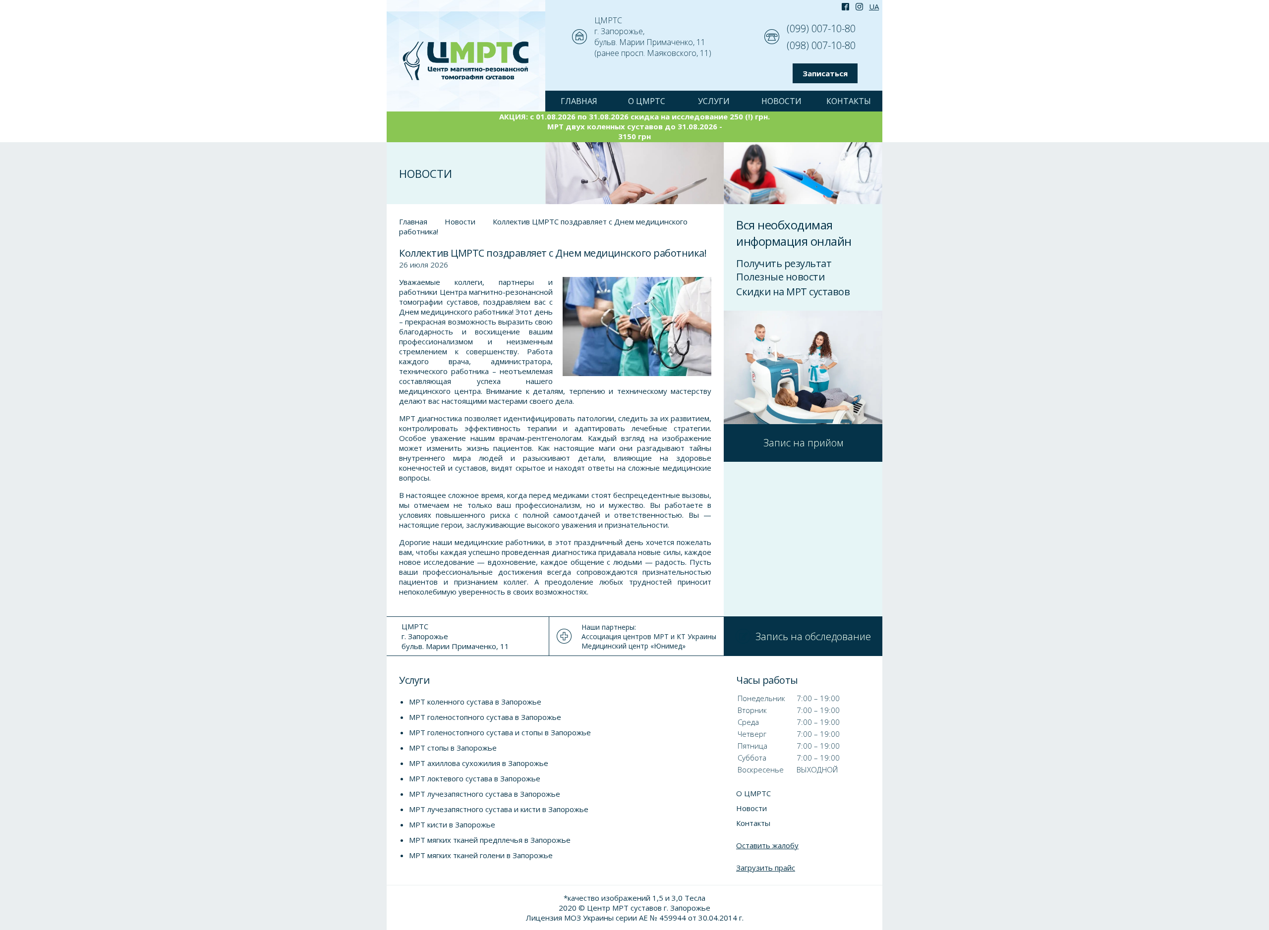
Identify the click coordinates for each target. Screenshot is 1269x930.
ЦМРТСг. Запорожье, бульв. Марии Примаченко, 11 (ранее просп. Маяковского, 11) (652, 36)
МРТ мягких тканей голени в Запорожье (481, 855)
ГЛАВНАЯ (579, 101)
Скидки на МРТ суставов (793, 291)
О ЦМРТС (646, 101)
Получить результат (783, 263)
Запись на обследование (813, 636)
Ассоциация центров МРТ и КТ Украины (648, 636)
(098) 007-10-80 (821, 45)
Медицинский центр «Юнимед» (633, 646)
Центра (453, 292)
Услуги (714, 101)
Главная (413, 221)
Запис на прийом (803, 442)
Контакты (848, 101)
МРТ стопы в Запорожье (453, 748)
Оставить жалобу (767, 845)
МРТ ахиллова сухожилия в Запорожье (478, 763)
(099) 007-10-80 (821, 28)
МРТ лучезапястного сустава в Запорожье (484, 794)
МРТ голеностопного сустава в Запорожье (485, 717)
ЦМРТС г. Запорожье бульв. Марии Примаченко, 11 (455, 636)
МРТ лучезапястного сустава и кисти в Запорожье (498, 809)
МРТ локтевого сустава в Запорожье (474, 778)
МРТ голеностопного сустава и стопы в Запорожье (500, 732)
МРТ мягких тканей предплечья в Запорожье (490, 840)
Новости (781, 101)
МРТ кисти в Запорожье (452, 824)
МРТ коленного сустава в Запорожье (475, 702)
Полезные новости (780, 276)
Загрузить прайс (765, 868)
